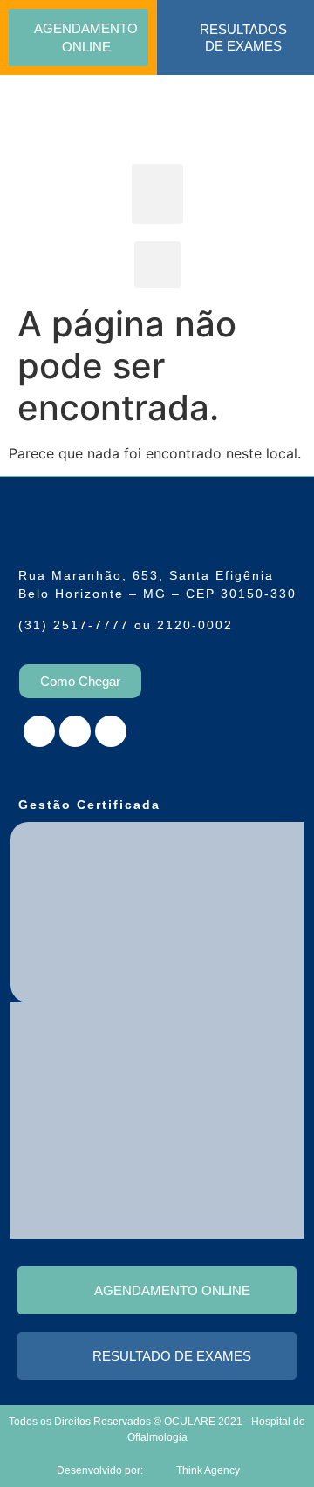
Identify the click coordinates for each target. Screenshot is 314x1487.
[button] (157, 194)
